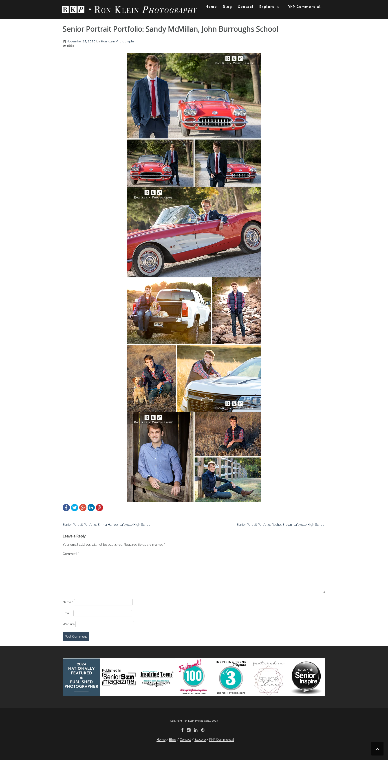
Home (211, 7)
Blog (227, 7)
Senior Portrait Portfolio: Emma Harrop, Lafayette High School (107, 524)
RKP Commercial (304, 7)
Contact (246, 7)
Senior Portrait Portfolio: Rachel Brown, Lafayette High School (281, 524)
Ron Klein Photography (118, 41)
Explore (267, 7)
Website (69, 624)
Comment (71, 554)
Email (68, 613)
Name (68, 602)
